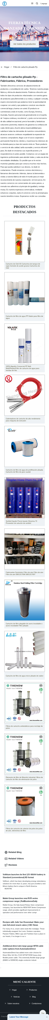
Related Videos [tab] (16, 858)
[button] (32, 3)
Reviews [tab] (12, 865)
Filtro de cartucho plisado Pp (25, 67)
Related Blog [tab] (15, 852)
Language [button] (44, 3)
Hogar (6, 67)
